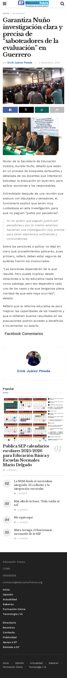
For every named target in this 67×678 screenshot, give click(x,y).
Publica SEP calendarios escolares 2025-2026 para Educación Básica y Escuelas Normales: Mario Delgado (26, 455)
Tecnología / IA (13, 613)
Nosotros (9, 627)
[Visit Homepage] (33, 4)
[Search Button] (62, 4)
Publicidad (10, 637)
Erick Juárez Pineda (19, 62)
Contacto (9, 632)
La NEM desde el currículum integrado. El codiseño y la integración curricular (33, 485)
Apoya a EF (10, 642)
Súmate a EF (11, 647)
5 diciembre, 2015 (49, 62)
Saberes (8, 604)
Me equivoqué (23, 517)
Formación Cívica (14, 609)
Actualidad (19, 13)
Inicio (6, 589)
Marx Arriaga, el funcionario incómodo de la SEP (33, 531)
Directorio (9, 622)
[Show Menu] (4, 4)
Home (6, 13)
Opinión (8, 594)
